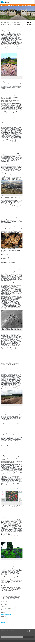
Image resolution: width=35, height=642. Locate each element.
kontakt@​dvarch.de (18, 634)
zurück (3, 622)
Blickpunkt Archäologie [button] (24, 5)
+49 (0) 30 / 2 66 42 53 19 (19, 633)
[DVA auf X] (27, 630)
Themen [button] (9, 5)
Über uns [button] (17, 5)
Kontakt (29, 5)
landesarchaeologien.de (6, 618)
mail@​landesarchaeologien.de (7, 614)
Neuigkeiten (13, 5)
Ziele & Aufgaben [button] (4, 5)
